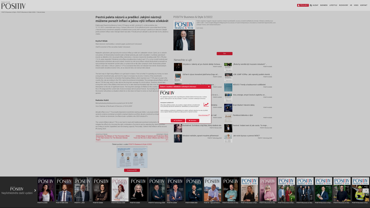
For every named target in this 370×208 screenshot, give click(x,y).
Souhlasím (178, 120)
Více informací (203, 115)
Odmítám (193, 120)
